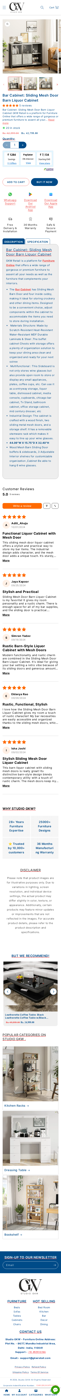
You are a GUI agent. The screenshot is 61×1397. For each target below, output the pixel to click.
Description (13, 241)
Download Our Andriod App (30, 205)
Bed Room (44, 1307)
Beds (17, 1307)
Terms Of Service (39, 1372)
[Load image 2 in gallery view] (30, 83)
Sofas (17, 1311)
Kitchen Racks (14, 1105)
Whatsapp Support (10, 201)
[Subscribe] (54, 1265)
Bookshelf (11, 1234)
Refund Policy (39, 1367)
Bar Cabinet (23, 289)
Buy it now (44, 182)
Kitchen (43, 1311)
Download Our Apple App (50, 203)
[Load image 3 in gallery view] (46, 83)
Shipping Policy (21, 1372)
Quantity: (9, 138)
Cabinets (17, 1319)
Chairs (17, 1324)
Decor (44, 1319)
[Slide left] (3, 84)
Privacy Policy (22, 1367)
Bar (44, 1315)
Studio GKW (24, 1380)
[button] (4, 7)
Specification (37, 241)
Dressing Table (15, 1170)
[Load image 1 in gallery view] (15, 83)
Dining (44, 1324)
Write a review (22, 506)
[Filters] (46, 506)
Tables (17, 1315)
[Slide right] (57, 84)
